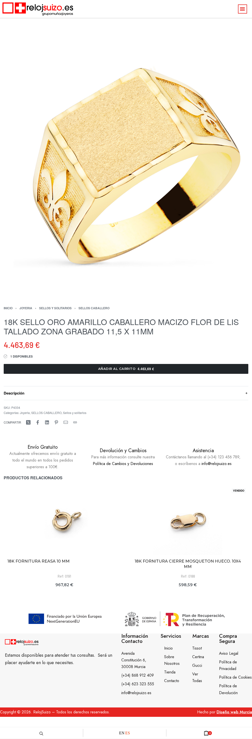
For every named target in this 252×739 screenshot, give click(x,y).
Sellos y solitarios (55, 308)
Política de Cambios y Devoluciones (123, 463)
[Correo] (65, 422)
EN (122, 733)
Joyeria (25, 308)
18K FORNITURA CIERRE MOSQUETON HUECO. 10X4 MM (188, 564)
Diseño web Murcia (234, 712)
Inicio (8, 308)
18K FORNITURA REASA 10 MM (38, 561)
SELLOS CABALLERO (94, 308)
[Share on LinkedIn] (47, 422)
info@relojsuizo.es (217, 463)
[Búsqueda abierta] (41, 733)
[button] (242, 9)
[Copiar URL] (75, 422)
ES (127, 733)
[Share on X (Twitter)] (28, 422)
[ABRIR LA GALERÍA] (126, 171)
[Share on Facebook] (37, 422)
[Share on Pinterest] (56, 422)
